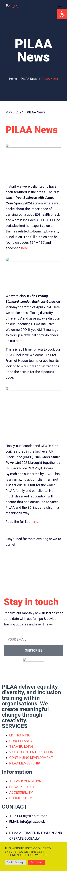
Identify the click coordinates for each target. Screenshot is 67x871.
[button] (62, 14)
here (24, 248)
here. (19, 341)
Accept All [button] (36, 862)
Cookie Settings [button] (15, 862)
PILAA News (36, 112)
